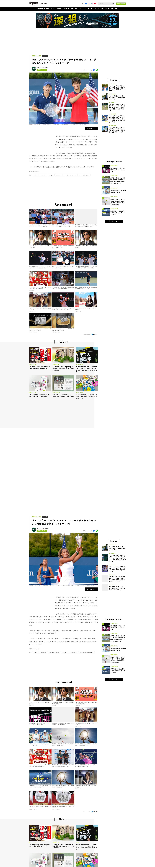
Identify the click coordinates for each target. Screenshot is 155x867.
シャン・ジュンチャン (84, 175)
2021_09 (51, 175)
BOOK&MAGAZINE (107, 8)
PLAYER (66, 8)
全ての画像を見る (91, 128)
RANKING (74, 8)
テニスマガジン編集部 (43, 67)
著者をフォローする (42, 69)
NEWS (53, 8)
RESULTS (59, 8)
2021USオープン (60, 175)
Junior (35, 175)
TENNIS (96, 8)
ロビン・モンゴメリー (54, 652)
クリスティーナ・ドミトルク (86, 652)
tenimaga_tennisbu (43, 8)
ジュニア (45, 55)
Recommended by (87, 334)
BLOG (90, 8)
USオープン (43, 175)
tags (116, 8)
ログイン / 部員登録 (121, 3)
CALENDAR (82, 8)
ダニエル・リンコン (71, 175)
